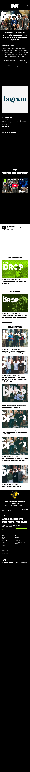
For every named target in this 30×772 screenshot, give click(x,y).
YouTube (4, 537)
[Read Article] (15, 269)
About (16, 539)
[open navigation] (3, 6)
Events (17, 537)
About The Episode (7, 288)
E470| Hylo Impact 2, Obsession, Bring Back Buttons (14, 433)
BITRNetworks (5, 539)
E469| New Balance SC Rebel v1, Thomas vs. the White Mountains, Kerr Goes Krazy (15, 460)
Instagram (4, 540)
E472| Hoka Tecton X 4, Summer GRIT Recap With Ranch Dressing (14, 406)
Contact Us (18, 545)
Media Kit (17, 540)
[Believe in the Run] (15, 7)
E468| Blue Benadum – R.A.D (11, 487)
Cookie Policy (5, 553)
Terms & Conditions (7, 552)
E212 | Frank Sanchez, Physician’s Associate (14, 282)
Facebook (4, 544)
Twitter (3, 545)
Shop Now (20, 2)
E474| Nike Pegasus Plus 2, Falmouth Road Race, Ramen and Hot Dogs (14, 352)
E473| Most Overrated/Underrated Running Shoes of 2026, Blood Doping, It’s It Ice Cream (14, 379)
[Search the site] (27, 6)
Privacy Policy (5, 550)
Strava (3, 542)
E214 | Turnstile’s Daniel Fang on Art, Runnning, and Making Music (15, 316)
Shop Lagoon (5, 126)
